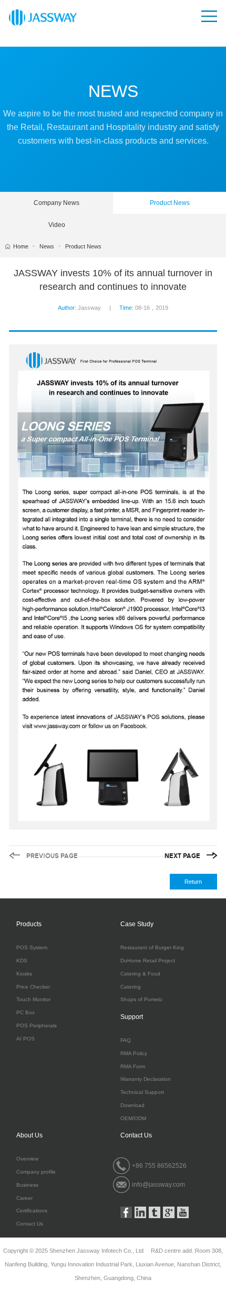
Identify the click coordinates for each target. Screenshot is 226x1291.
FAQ (125, 1040)
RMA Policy (133, 1053)
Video (56, 225)
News (46, 246)
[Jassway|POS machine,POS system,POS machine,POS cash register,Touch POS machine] (43, 17)
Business (27, 1185)
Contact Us (29, 1224)
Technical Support (142, 1092)
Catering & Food (140, 974)
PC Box (25, 1012)
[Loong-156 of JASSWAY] (43, 855)
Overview (27, 1159)
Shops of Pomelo (141, 999)
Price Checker (33, 987)
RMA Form (132, 1066)
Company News (56, 203)
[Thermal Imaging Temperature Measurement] (191, 855)
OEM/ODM (133, 1118)
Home (20, 246)
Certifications (31, 1210)
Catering (130, 987)
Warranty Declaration (145, 1079)
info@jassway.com (158, 1184)
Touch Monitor (33, 999)
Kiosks (24, 974)
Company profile (36, 1172)
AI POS (25, 1039)
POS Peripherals (36, 1025)
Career (24, 1198)
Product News (170, 203)
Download (132, 1105)
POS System (31, 947)
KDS (21, 960)
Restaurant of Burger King (152, 947)
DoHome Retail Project (147, 960)
